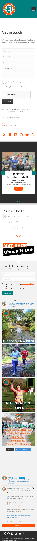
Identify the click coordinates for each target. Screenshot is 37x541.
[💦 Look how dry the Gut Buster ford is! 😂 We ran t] (18, 326)
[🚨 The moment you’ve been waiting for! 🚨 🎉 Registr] (18, 395)
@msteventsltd (20, 488)
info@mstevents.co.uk (13, 117)
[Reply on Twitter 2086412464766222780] (8, 521)
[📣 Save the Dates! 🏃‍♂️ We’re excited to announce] (18, 429)
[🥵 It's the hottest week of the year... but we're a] (18, 360)
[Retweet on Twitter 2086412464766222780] (11, 521)
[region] (18, 172)
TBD (15, 540)
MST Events (11, 488)
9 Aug (27, 488)
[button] (4, 135)
